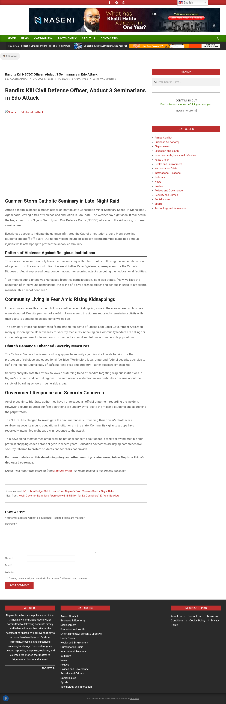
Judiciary (160, 177)
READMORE (48, 667)
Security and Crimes (75, 78)
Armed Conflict (163, 137)
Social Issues (162, 199)
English (188, 2)
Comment (11, 524)
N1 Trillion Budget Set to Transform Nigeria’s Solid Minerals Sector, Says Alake (68, 491)
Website (9, 572)
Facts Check (162, 159)
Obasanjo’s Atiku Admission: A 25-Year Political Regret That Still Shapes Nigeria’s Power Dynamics (123, 45)
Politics (159, 186)
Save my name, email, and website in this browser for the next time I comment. (48, 578)
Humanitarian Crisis (166, 168)
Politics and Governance (169, 190)
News (158, 181)
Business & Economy (167, 142)
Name (9, 558)
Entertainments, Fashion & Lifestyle (175, 155)
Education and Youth (167, 150)
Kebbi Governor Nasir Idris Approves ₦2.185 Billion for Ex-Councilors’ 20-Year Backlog (69, 495)
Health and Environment (168, 164)
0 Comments (108, 78)
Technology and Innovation (170, 208)
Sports (158, 203)
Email (8, 565)
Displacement (162, 146)
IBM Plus (134, 698)
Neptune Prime (63, 471)
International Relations (168, 173)
